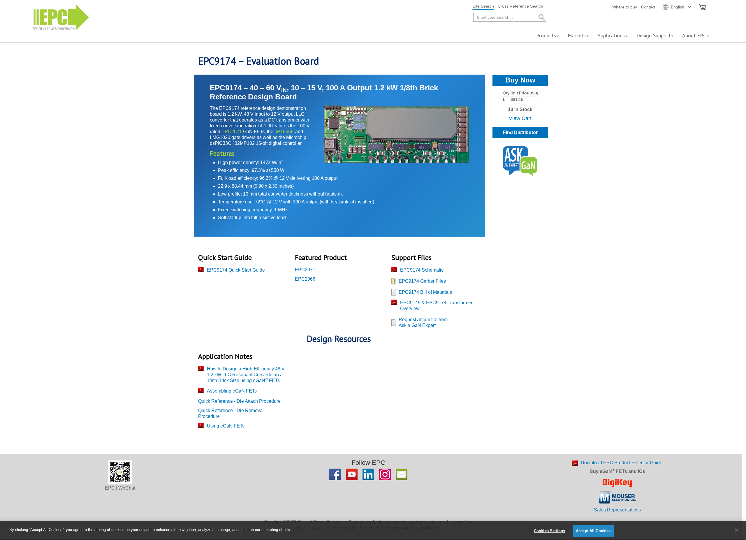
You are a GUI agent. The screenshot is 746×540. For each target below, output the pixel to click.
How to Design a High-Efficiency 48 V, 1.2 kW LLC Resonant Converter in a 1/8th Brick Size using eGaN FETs (246, 374)
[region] (373, 530)
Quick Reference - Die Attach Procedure (239, 401)
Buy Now (520, 80)
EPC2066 (305, 279)
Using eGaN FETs (225, 425)
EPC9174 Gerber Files (422, 281)
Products (546, 35)
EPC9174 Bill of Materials (425, 292)
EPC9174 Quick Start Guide (236, 270)
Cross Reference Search (520, 6)
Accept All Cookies (593, 531)
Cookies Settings (549, 531)
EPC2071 (231, 131)
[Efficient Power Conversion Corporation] (61, 16)
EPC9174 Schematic (422, 270)
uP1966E (284, 131)
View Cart (520, 118)
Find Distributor (520, 132)
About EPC (694, 35)
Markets (577, 35)
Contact (648, 7)
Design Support (653, 35)
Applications (611, 35)
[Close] (736, 530)
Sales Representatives (617, 509)
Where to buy (624, 7)
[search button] (541, 17)
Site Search (483, 6)
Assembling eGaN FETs (232, 390)
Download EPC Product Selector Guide (621, 462)
